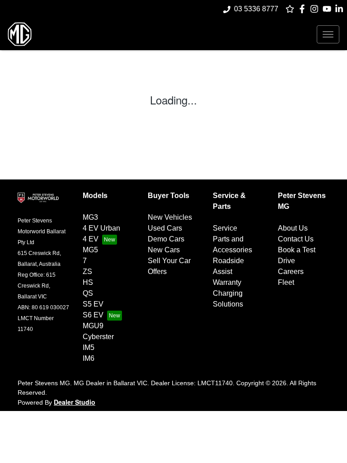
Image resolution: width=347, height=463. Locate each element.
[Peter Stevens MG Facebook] (304, 9)
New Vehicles (170, 217)
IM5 (88, 347)
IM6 (88, 358)
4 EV (90, 239)
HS (88, 282)
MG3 (90, 217)
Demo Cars (166, 239)
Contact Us (296, 239)
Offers (157, 271)
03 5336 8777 (256, 9)
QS (88, 293)
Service (225, 228)
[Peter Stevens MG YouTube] (329, 9)
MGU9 (93, 326)
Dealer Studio (74, 401)
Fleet (286, 282)
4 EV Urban (101, 228)
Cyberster (98, 336)
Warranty (227, 282)
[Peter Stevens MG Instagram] (316, 9)
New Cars (164, 250)
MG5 (90, 250)
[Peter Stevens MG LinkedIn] (341, 9)
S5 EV (93, 304)
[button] (328, 34)
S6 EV (93, 315)
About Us (293, 228)
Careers (291, 271)
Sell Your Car (169, 261)
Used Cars (165, 228)
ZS (87, 271)
